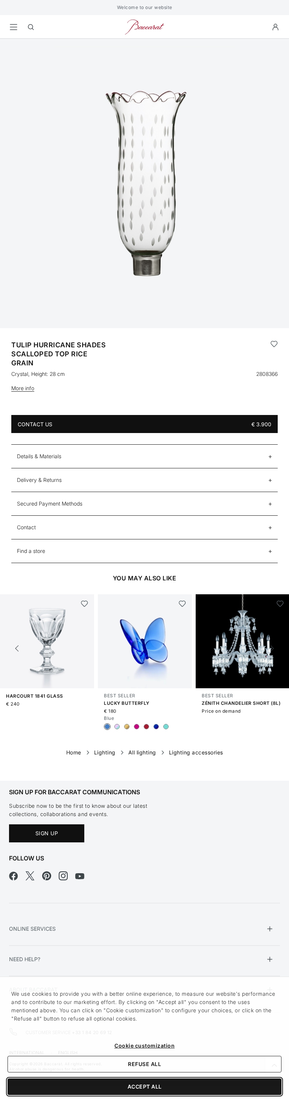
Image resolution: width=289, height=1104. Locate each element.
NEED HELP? (24, 959)
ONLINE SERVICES (32, 928)
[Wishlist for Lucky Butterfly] (182, 603)
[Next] (272, 648)
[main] (144, 398)
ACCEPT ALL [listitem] (145, 1086)
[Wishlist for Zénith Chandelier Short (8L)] (280, 603)
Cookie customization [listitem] (144, 1045)
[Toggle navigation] (13, 27)
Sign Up (46, 833)
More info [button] (22, 388)
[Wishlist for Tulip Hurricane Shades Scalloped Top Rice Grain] (274, 354)
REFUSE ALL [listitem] (144, 1064)
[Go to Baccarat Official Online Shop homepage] (144, 26)
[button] (275, 27)
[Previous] (17, 648)
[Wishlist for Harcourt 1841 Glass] (84, 603)
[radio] (107, 726)
